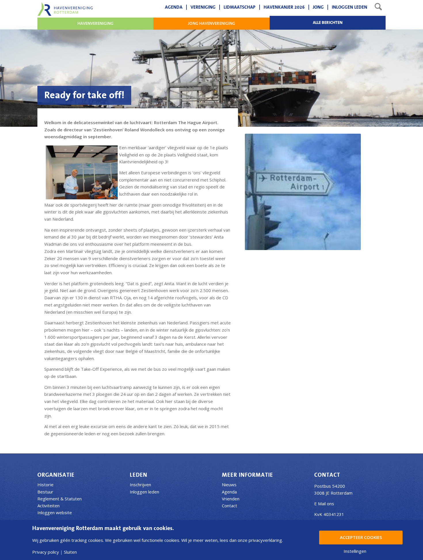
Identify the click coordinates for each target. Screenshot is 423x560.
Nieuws (229, 484)
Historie (45, 484)
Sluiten (70, 552)
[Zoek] (378, 7)
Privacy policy (45, 552)
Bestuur (45, 492)
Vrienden (230, 499)
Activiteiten (48, 505)
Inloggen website (54, 512)
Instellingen (355, 551)
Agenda (229, 492)
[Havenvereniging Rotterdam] (65, 9)
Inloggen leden (144, 492)
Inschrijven (140, 484)
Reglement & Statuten (59, 499)
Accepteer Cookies (361, 537)
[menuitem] (173, 7)
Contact (229, 505)
